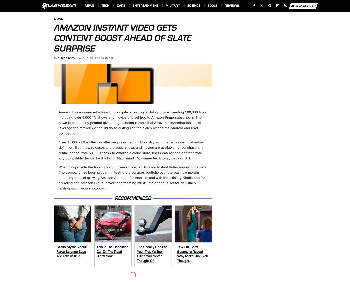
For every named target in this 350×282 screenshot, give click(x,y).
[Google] (270, 6)
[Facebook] (254, 6)
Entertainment (145, 6)
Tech (105, 6)
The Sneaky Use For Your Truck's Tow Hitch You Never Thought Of (152, 254)
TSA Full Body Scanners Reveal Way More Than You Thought (192, 254)
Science (194, 6)
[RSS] (285, 6)
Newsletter (306, 5)
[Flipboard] (278, 6)
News (89, 6)
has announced (84, 112)
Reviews (232, 6)
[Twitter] (262, 6)
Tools (212, 6)
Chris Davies (66, 58)
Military (173, 6)
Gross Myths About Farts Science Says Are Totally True (71, 251)
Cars (121, 6)
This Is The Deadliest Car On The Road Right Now (112, 251)
